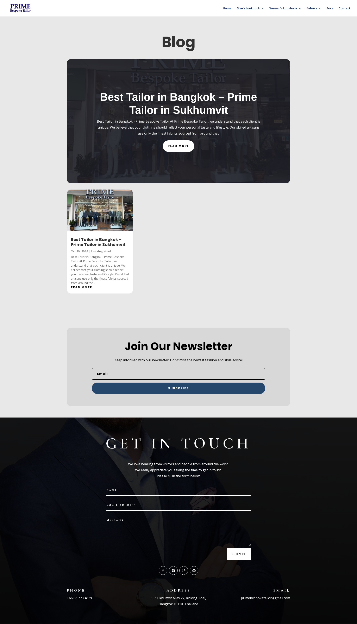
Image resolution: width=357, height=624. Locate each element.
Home (227, 8)
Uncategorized (101, 251)
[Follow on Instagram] (183, 570)
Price (329, 8)
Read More (178, 146)
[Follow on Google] (173, 570)
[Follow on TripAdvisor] (194, 570)
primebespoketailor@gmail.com (265, 598)
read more (81, 287)
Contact (344, 8)
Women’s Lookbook (283, 8)
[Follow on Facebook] (163, 570)
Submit (239, 554)
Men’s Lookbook (248, 8)
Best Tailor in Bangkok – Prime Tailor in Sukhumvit (98, 242)
